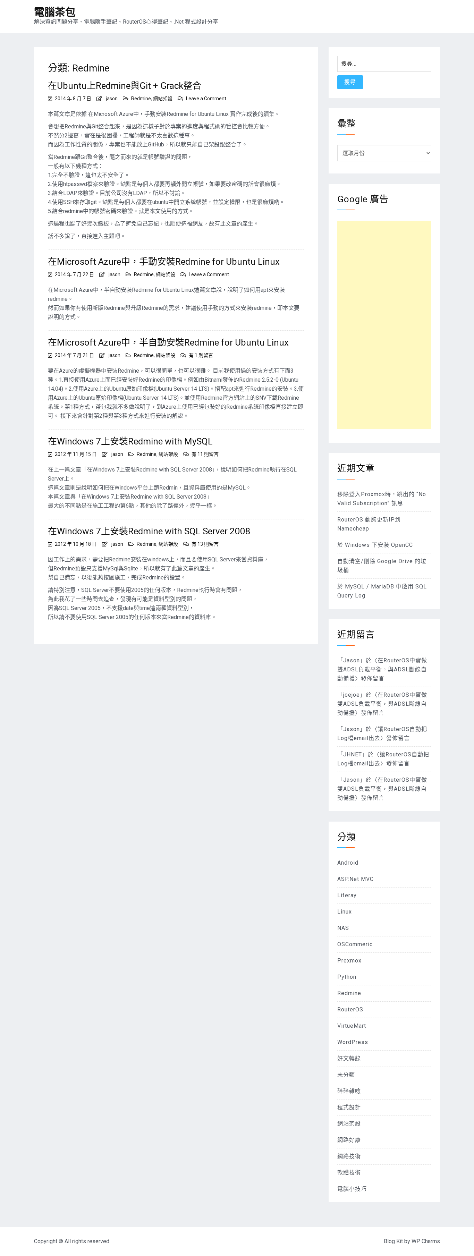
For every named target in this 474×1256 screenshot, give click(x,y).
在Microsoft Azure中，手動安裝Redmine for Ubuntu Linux (164, 261)
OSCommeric (355, 944)
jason (112, 98)
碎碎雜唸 (349, 1091)
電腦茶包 (55, 12)
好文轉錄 (349, 1058)
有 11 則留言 (205, 454)
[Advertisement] (384, 325)
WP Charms (426, 1241)
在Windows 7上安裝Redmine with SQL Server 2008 (149, 531)
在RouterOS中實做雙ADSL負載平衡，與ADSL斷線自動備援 (382, 669)
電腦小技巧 (352, 1189)
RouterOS (350, 1009)
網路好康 (349, 1140)
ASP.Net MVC (355, 879)
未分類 (346, 1074)
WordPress (352, 1042)
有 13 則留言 (205, 544)
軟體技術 (349, 1172)
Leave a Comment (206, 98)
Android (347, 862)
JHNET (352, 754)
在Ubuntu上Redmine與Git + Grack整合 (124, 85)
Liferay (347, 895)
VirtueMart (351, 1025)
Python (346, 977)
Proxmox (349, 960)
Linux (344, 911)
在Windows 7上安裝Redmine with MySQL (130, 441)
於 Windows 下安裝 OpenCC (375, 545)
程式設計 (349, 1107)
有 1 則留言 (201, 355)
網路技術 (349, 1156)
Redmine (141, 98)
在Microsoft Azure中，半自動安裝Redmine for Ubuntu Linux (168, 342)
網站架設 (162, 98)
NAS (343, 928)
